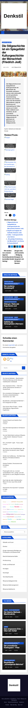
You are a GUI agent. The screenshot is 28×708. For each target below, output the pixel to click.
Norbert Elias (14, 519)
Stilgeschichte (17, 67)
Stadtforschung (20, 511)
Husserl (4, 514)
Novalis (16, 507)
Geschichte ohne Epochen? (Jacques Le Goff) (13, 488)
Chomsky (4, 501)
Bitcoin (19, 516)
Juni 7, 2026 (8, 633)
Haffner (4, 506)
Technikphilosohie (8, 577)
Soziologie (6, 573)
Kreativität (4, 511)
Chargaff (8, 506)
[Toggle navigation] (14, 32)
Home (5, 702)
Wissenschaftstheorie (9, 589)
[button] (25, 32)
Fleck (15, 290)
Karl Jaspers (12, 504)
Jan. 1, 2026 (8, 650)
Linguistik (9, 521)
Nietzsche (13, 521)
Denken (16, 297)
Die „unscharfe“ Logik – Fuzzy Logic (13, 443)
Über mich (20, 704)
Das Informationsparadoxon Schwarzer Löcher (14, 428)
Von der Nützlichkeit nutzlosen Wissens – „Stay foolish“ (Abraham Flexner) (14, 436)
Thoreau (4, 516)
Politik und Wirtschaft (9, 564)
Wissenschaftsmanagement (10, 585)
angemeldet (11, 345)
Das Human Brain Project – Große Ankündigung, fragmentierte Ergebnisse (12, 408)
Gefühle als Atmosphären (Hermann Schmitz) (13, 323)
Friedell (8, 516)
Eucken (12, 507)
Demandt (19, 509)
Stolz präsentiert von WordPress (9, 698)
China (8, 509)
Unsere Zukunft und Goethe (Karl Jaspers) (12, 421)
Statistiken (16, 509)
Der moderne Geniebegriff (9, 287)
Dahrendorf (17, 514)
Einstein (12, 516)
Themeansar (14, 700)
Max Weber (19, 519)
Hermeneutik (12, 509)
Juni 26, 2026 (8, 616)
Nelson (22, 509)
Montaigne (4, 504)
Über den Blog (13, 704)
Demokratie (21, 504)
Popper (23, 519)
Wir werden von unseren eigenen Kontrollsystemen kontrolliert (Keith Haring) (8, 256)
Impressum (21, 702)
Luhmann (13, 502)
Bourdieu (17, 504)
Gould (7, 504)
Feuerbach (8, 501)
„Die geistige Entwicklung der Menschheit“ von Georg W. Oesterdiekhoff (15, 241)
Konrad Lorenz (5, 521)
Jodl (13, 67)
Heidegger (23, 514)
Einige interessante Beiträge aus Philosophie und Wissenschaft (12, 284)
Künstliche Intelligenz (13, 511)
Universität (16, 516)
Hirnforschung (7, 560)
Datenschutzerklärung (13, 702)
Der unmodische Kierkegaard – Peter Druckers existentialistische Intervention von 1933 (13, 395)
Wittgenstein (10, 514)
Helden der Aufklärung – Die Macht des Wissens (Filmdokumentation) (14, 457)
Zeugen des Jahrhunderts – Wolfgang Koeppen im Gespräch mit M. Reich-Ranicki (19, 257)
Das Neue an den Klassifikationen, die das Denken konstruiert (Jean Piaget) (13, 449)
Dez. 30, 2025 (8, 667)
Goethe (10, 519)
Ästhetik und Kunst (6, 42)
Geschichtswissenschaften (10, 556)
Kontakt (7, 704)
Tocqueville (20, 501)
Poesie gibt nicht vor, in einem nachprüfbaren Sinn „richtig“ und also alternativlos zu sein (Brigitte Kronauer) (14, 472)
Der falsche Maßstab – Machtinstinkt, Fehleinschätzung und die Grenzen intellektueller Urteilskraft (13, 380)
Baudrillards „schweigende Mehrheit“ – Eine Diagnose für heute (14, 401)
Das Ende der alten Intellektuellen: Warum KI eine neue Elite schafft (12, 481)
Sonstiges (5, 568)
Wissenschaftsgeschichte (10, 301)
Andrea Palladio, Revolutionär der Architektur (12, 464)
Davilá (7, 511)
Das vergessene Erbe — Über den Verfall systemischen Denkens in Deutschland (12, 387)
